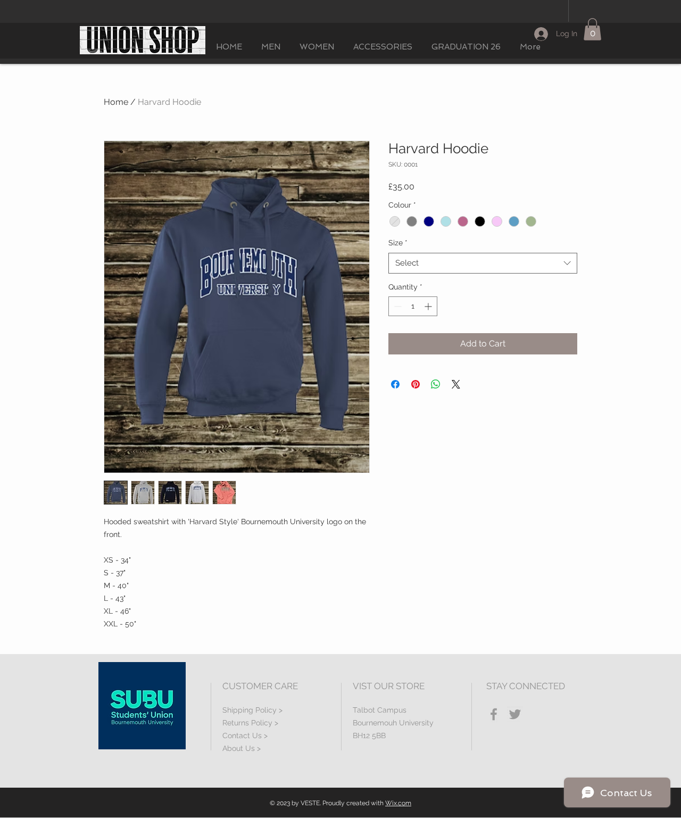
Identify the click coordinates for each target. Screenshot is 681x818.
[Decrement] (396, 306)
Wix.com (398, 803)
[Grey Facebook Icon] (494, 714)
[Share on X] (456, 384)
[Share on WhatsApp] (435, 384)
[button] (592, 29)
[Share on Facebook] (395, 384)
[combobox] (482, 263)
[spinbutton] (412, 306)
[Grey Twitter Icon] (515, 714)
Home (116, 102)
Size (398, 242)
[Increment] (429, 306)
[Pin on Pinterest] (415, 384)
